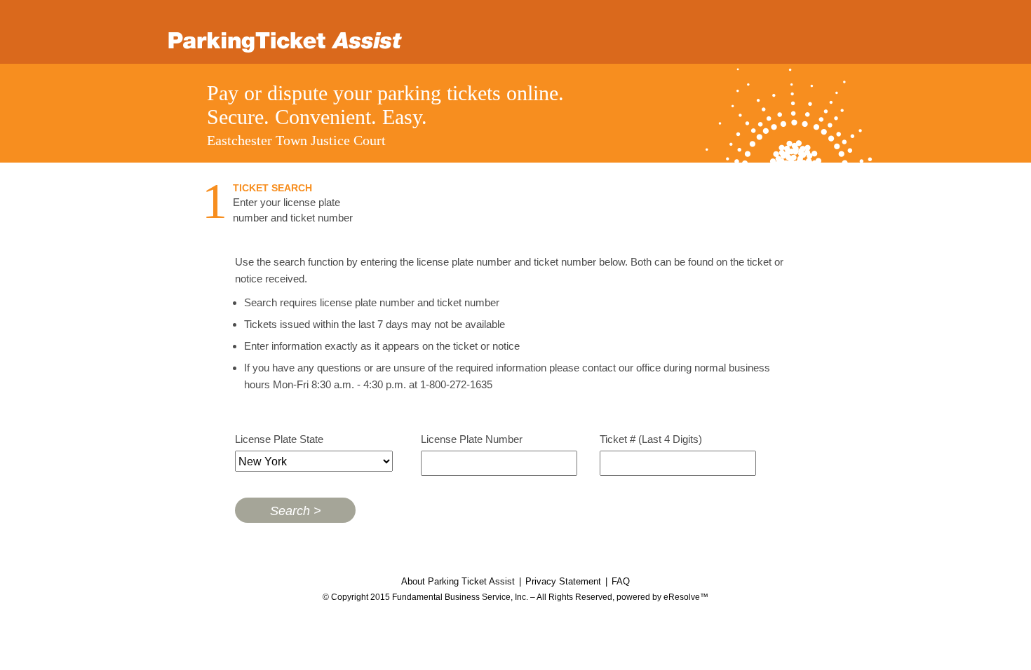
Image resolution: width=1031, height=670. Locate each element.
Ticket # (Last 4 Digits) (651, 439)
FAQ (621, 581)
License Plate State (279, 439)
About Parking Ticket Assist (458, 581)
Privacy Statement (563, 581)
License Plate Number (472, 439)
